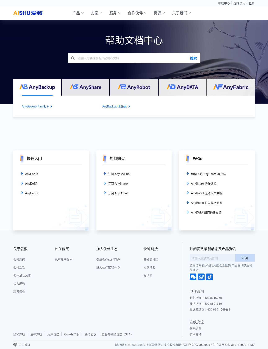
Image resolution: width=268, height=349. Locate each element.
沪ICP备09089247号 (201, 345)
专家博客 (149, 267)
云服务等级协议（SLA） (117, 334)
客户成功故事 (22, 275)
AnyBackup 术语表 (114, 106)
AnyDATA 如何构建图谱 (206, 212)
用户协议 (53, 334)
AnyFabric (32, 193)
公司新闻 (19, 259)
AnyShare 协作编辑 (203, 183)
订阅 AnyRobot (118, 193)
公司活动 (19, 267)
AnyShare (31, 174)
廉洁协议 (90, 334)
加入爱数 (19, 283)
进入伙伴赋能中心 (108, 267)
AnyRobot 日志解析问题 (206, 203)
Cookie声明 (71, 334)
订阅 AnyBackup (119, 174)
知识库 (148, 275)
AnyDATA (31, 183)
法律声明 (36, 334)
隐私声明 (19, 334)
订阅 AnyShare (118, 183)
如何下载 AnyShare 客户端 (208, 174)
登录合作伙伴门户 (108, 259)
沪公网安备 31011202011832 (235, 345)
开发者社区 (151, 259)
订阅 (245, 258)
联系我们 (19, 291)
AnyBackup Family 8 (35, 106)
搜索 (193, 58)
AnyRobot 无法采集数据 (206, 193)
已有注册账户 (63, 259)
